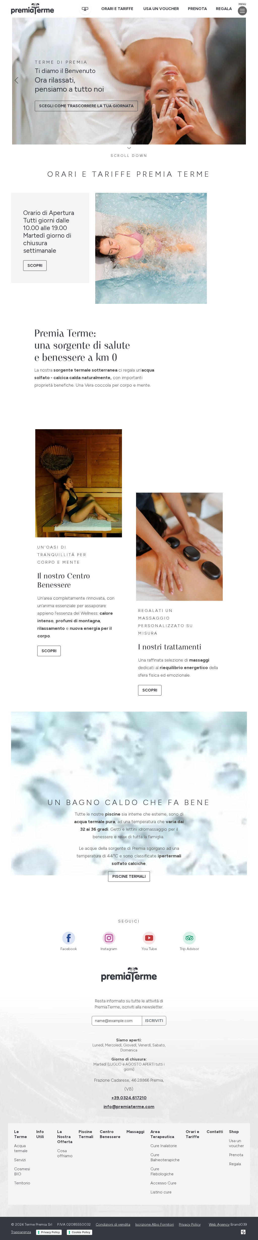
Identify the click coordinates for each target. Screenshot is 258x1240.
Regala (224, 8)
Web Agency (219, 1224)
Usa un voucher (161, 8)
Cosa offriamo (65, 1153)
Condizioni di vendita (113, 1224)
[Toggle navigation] (242, 10)
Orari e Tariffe (117, 8)
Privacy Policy (190, 1224)
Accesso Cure (163, 1183)
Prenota (197, 8)
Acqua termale (20, 1148)
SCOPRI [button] (34, 265)
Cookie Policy (81, 1232)
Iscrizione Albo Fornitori (154, 1224)
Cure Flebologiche (162, 1171)
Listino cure (161, 1192)
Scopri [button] (49, 650)
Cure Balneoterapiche (165, 1157)
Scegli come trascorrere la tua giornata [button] (86, 105)
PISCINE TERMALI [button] (129, 876)
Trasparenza (21, 1232)
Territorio (22, 1183)
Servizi (20, 1159)
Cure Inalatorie (163, 1145)
